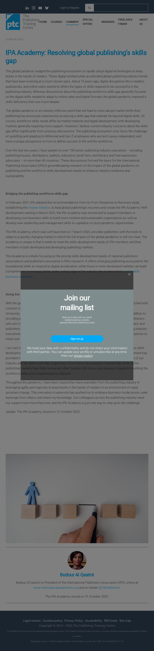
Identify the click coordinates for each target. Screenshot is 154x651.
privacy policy (83, 356)
